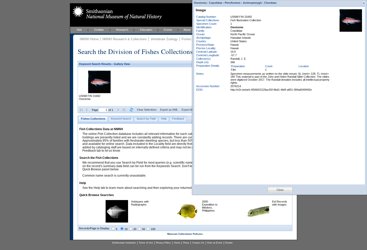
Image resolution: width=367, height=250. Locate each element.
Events (168, 29)
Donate (229, 243)
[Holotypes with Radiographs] (117, 221)
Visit (79, 29)
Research (122, 29)
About (187, 29)
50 (143, 229)
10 (126, 229)
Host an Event (214, 243)
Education (146, 29)
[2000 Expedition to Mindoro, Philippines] (188, 221)
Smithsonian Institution (124, 243)
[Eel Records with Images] (258, 221)
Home (177, 243)
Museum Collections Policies (185, 234)
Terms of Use (146, 243)
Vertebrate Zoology (164, 39)
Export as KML (169, 109)
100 (153, 229)
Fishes (186, 39)
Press (186, 243)
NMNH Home (89, 39)
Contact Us (198, 243)
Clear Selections (147, 109)
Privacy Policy (163, 243)
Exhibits (99, 29)
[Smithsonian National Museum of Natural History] (116, 12)
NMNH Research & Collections (124, 39)
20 (134, 229)
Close (280, 189)
